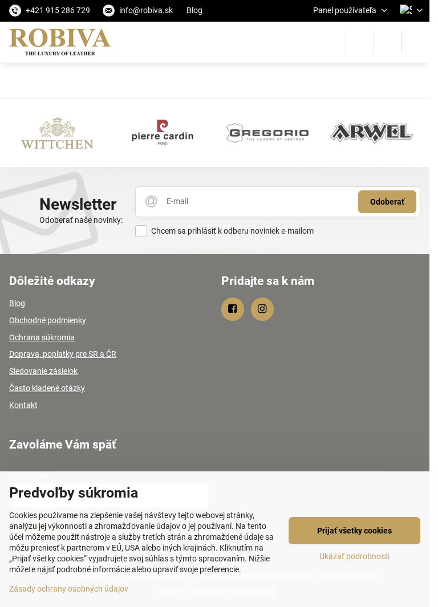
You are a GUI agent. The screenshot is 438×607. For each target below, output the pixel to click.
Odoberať (387, 201)
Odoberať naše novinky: (81, 220)
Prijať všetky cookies (354, 530)
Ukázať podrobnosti (354, 556)
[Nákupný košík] (388, 42)
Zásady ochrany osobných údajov (68, 588)
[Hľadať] (360, 42)
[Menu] (415, 42)
